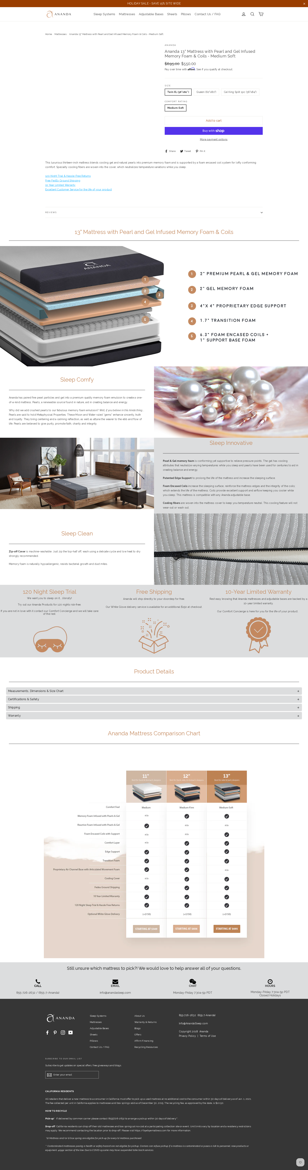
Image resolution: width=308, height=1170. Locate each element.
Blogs (137, 1028)
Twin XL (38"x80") (178, 92)
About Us (139, 1016)
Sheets (172, 14)
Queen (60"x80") (206, 92)
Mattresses (127, 14)
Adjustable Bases (151, 14)
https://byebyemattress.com (151, 1130)
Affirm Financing (143, 1040)
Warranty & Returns (145, 1022)
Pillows (186, 14)
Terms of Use (208, 1035)
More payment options (214, 139)
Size (168, 86)
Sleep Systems (104, 14)
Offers (137, 1034)
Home (48, 34)
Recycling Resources (146, 1047)
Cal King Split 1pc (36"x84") (240, 92)
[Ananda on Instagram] (63, 1032)
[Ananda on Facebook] (47, 1032)
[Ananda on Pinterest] (55, 1032)
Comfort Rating (176, 101)
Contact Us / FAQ (207, 14)
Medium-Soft (175, 107)
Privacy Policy (187, 1035)
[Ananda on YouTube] (70, 1032)
